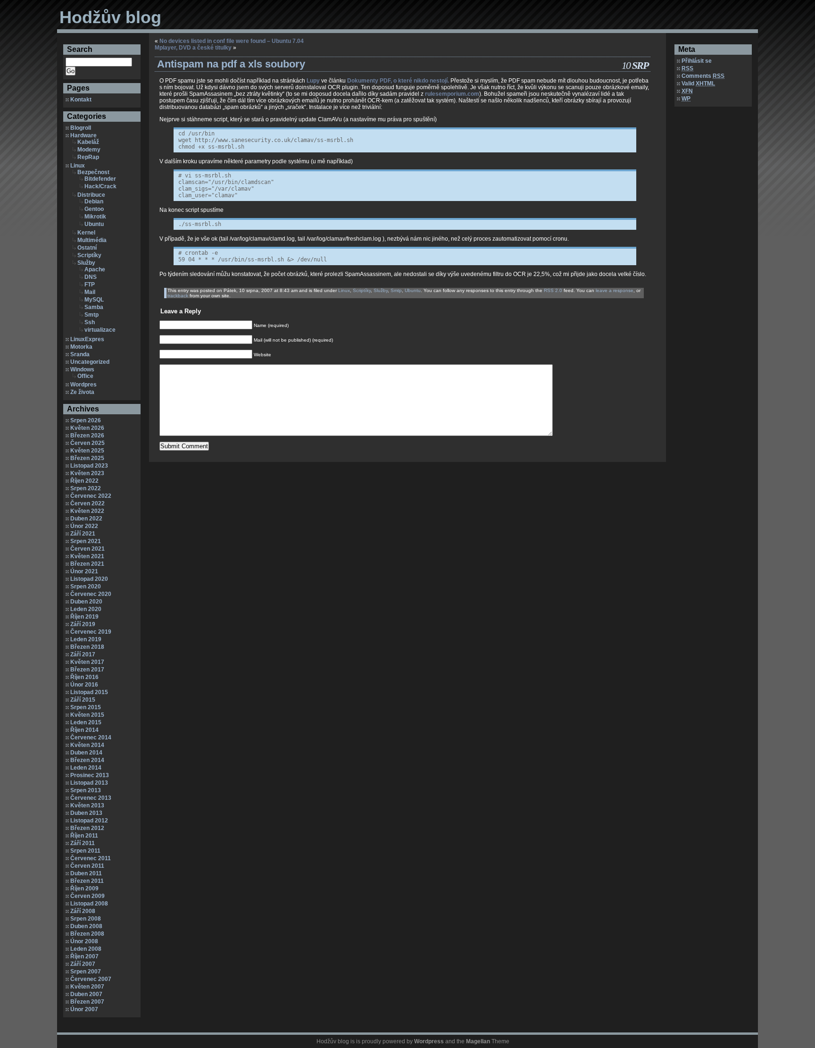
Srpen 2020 (85, 586)
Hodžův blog (110, 17)
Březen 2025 (87, 458)
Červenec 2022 (90, 496)
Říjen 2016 (84, 677)
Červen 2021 (87, 548)
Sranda (80, 354)
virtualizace (100, 330)
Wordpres (83, 384)
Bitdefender (100, 179)
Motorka (81, 347)
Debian (93, 201)
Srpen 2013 (85, 790)
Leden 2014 (85, 767)
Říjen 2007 (84, 956)
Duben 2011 (86, 873)
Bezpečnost (93, 172)
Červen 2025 (87, 443)
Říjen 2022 (84, 481)
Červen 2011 (87, 866)
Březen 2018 (87, 647)
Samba (93, 307)
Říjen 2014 (84, 730)
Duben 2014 (86, 752)
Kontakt (80, 99)
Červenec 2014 (90, 737)
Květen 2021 (87, 556)
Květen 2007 (87, 986)
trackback (177, 295)
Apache (94, 269)
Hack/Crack (100, 186)
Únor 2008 (84, 941)
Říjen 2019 (84, 616)
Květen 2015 (87, 715)
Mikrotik (95, 216)
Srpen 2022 (85, 488)
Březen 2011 (87, 881)
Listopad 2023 (89, 465)
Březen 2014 (87, 760)
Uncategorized (89, 362)
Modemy (88, 149)
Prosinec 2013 (89, 775)
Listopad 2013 (89, 783)
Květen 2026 (87, 428)
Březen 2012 (87, 828)
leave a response (614, 290)
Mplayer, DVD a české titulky (193, 47)
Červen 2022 (87, 503)
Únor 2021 (84, 571)
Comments (703, 76)
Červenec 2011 (90, 858)
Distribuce (91, 195)
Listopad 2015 (89, 692)
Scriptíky (89, 255)
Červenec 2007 (90, 979)
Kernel (86, 232)
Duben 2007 (86, 994)
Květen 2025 (87, 450)
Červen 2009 (87, 896)
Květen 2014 (87, 745)
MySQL (94, 299)
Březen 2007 (87, 1001)
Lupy (313, 80)
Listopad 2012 (89, 820)
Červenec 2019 (90, 632)
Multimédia (92, 240)
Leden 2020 (85, 609)
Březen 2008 (87, 934)
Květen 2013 (87, 805)
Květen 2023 (87, 473)
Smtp (91, 314)
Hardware (83, 135)
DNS (90, 277)
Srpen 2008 (85, 918)
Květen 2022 (87, 511)
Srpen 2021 (85, 541)
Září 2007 (82, 964)
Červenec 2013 (90, 798)
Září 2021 (82, 533)
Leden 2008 (85, 949)
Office (85, 376)
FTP (89, 284)
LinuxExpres (87, 339)
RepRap (88, 157)
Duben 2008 (86, 926)
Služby (86, 263)
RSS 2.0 (553, 290)
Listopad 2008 (89, 903)
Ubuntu (94, 224)
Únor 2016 (84, 684)
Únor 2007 (84, 1009)
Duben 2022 (86, 518)
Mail (89, 292)
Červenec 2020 (90, 594)
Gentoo (94, 209)
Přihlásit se (697, 61)
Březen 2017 (87, 669)
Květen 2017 (87, 662)
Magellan (478, 1041)
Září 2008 (82, 911)
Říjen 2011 (84, 835)
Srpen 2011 (85, 850)
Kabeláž (88, 142)
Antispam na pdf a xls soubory (231, 64)
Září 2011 (82, 843)
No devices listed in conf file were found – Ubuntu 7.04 (231, 41)
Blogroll (80, 128)
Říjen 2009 (84, 888)
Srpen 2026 (85, 420)
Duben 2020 (86, 601)
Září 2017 (82, 654)
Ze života (82, 392)
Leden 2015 (85, 722)
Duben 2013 (86, 813)
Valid (698, 83)
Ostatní (87, 247)
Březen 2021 (87, 564)
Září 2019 (82, 624)
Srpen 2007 (85, 971)
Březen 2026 (87, 435)
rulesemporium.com (452, 94)
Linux (77, 165)
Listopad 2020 (89, 579)
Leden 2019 (85, 639)
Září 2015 (82, 699)
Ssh (89, 322)
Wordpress (429, 1041)
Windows (82, 369)
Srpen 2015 (85, 707)
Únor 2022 (84, 526)
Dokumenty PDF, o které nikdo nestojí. (398, 80)
